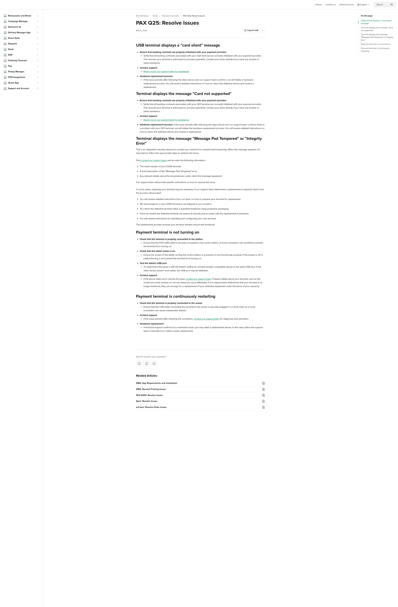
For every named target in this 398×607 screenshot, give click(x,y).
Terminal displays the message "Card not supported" (377, 29)
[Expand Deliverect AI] (37, 27)
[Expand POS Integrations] (37, 77)
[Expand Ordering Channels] (37, 60)
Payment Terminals (170, 16)
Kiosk (155, 16)
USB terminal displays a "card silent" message (376, 22)
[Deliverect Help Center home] (3, 4)
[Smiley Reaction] (154, 363)
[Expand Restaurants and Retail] (37, 16)
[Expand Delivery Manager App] (37, 32)
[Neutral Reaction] (146, 363)
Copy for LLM (252, 30)
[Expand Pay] (37, 66)
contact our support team (154, 160)
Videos (318, 4)
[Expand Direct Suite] (37, 38)
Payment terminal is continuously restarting (375, 49)
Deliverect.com (346, 4)
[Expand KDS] (37, 55)
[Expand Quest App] (37, 83)
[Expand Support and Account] (37, 88)
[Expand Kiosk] (37, 49)
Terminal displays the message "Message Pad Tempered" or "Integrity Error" (377, 37)
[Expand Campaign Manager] (37, 21)
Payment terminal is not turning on (376, 44)
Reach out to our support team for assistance (166, 71)
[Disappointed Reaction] (139, 363)
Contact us (330, 4)
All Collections (142, 16)
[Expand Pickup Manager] (37, 72)
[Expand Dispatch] (37, 44)
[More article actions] (262, 30)
